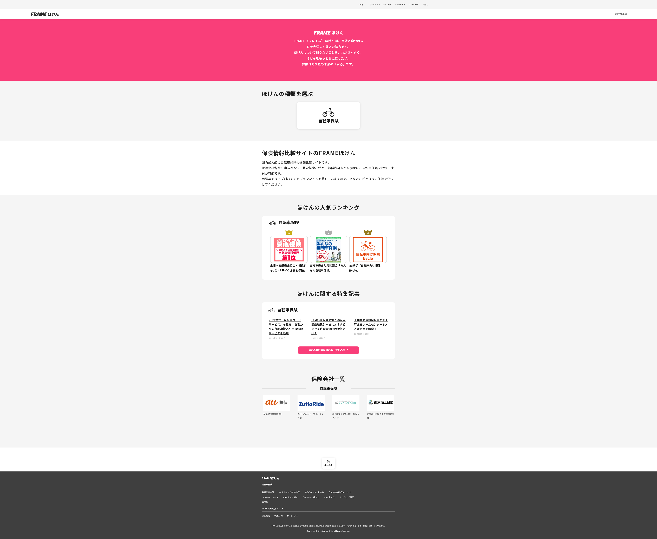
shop (360, 4)
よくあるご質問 (346, 497)
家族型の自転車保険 (314, 492)
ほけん (425, 4)
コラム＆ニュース (270, 497)
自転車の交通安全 (311, 497)
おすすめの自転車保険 (289, 492)
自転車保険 (621, 14)
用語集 (265, 502)
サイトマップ (293, 515)
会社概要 (266, 515)
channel (414, 4)
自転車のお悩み (290, 497)
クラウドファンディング (379, 4)
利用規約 (278, 515)
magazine (400, 4)
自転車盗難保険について (340, 492)
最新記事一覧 (268, 492)
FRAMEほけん (271, 478)
